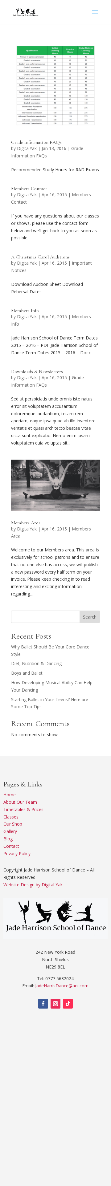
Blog (8, 839)
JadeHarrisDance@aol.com (61, 986)
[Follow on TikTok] (68, 1004)
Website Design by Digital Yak (33, 884)
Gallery (10, 831)
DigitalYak (27, 148)
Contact (11, 846)
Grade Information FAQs (36, 142)
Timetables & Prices (23, 809)
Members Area (25, 523)
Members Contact (29, 188)
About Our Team (20, 802)
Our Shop (12, 824)
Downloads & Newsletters (37, 371)
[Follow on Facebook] (43, 1004)
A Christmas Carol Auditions (40, 257)
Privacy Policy (17, 853)
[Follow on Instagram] (55, 1004)
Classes (10, 817)
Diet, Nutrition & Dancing (36, 663)
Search (90, 617)
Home (9, 795)
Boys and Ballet (27, 673)
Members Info (25, 310)
